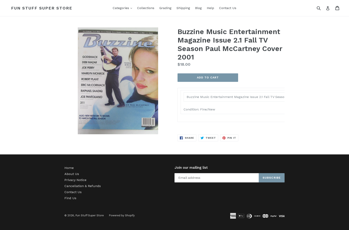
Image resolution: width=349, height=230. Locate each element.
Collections (145, 8)
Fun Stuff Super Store (41, 8)
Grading (165, 8)
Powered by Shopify (122, 215)
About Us (71, 174)
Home (69, 168)
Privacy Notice (75, 180)
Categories (123, 8)
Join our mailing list (191, 167)
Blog (198, 8)
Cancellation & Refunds (82, 186)
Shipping (183, 8)
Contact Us (227, 8)
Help (210, 8)
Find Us (70, 198)
